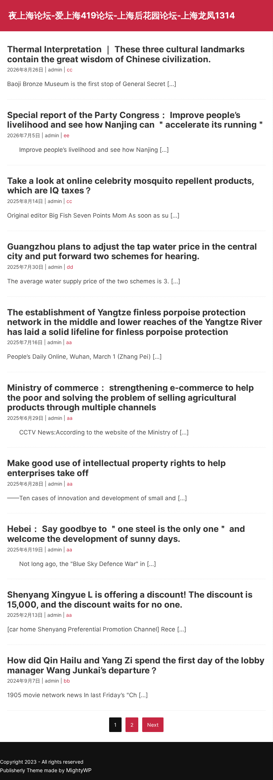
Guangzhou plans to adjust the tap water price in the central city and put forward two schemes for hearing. (132, 251)
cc (70, 69)
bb (67, 681)
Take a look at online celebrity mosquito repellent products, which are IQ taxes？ (130, 186)
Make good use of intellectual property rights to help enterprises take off (116, 468)
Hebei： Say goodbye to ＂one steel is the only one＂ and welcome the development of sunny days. (126, 534)
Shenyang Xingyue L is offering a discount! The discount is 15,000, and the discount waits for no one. (129, 599)
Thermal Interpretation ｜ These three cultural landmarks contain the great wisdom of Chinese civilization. (126, 54)
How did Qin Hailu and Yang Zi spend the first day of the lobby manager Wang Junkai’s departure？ (135, 665)
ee (66, 135)
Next (153, 725)
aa (69, 342)
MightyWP (79, 770)
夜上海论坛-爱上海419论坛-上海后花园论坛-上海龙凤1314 (122, 15)
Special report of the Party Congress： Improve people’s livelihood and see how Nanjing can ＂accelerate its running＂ (136, 120)
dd (70, 267)
